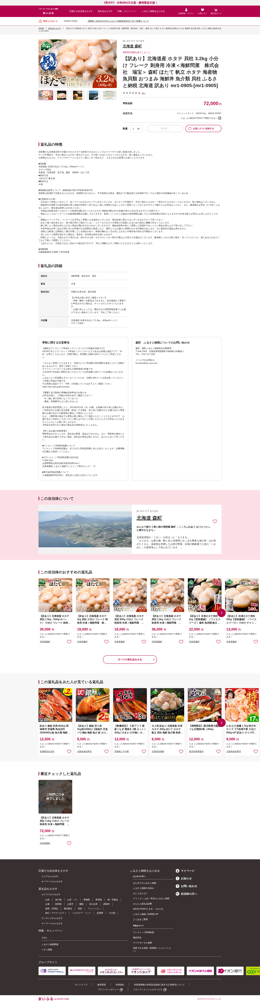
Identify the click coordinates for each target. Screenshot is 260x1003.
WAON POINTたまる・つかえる (148, 909)
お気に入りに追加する (203, 128)
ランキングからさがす (52, 918)
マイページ (187, 870)
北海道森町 (45, 641)
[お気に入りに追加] (215, 521)
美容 (80, 908)
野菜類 (99, 899)
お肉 (47, 899)
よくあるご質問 (140, 919)
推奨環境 (101, 984)
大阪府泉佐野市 (84, 751)
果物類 (87, 899)
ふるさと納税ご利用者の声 (145, 914)
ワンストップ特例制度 (143, 932)
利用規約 (120, 984)
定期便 (100, 913)
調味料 (106, 904)
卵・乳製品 (113, 899)
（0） (143, 93)
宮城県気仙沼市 (47, 751)
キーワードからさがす (52, 881)
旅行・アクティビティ (55, 913)
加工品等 (93, 904)
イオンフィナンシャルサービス (147, 989)
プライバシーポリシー (108, 989)
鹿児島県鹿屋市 (196, 751)
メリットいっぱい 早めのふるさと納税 (151, 898)
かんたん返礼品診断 (142, 904)
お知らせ (186, 878)
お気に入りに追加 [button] (69, 641)
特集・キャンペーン (127, 11)
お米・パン (72, 899)
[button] (221, 613)
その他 (112, 913)
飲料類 (58, 904)
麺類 (81, 904)
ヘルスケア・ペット (81, 913)
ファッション (94, 908)
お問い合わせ (189, 886)
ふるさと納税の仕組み (143, 888)
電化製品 (68, 908)
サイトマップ (81, 984)
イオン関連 (47, 949)
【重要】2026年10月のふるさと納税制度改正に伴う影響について (118, 21)
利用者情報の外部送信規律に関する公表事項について (159, 984)
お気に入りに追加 (215, 521)
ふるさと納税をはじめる (153, 11)
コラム (44, 938)
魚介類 (58, 899)
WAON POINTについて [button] (219, 118)
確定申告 (137, 937)
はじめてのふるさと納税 (144, 883)
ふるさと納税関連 (50, 944)
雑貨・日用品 (51, 908)
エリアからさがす (50, 876)
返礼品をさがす (105, 11)
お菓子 (70, 904)
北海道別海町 (158, 751)
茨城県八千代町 (121, 751)
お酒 (47, 904)
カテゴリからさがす (51, 894)
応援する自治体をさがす (81, 11)
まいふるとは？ (140, 893)
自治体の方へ (189, 893)
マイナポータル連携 (142, 942)
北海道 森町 (132, 46)
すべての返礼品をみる (130, 659)
